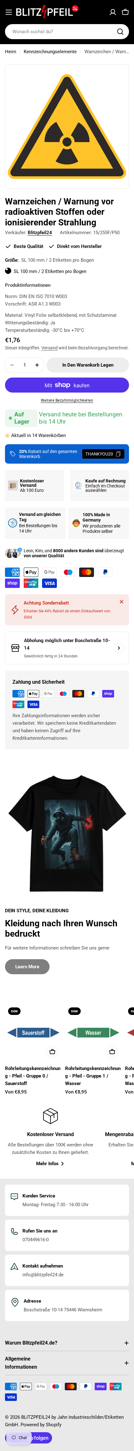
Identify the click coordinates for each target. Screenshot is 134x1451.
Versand (49, 347)
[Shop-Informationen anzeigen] (119, 648)
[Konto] (113, 12)
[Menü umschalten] (8, 12)
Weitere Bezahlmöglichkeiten (67, 400)
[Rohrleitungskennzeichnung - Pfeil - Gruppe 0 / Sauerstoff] (33, 1032)
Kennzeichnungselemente (50, 51)
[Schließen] (121, 602)
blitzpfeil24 (40, 232)
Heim (10, 51)
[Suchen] (120, 31)
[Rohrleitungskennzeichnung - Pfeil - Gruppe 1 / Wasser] (93, 1032)
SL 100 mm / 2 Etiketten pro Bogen (50, 271)
